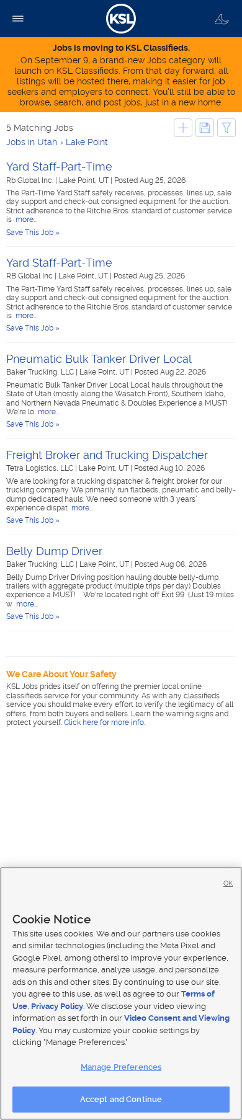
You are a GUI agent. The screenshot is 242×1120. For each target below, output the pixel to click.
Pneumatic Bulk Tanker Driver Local (99, 358)
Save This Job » (33, 232)
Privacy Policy (57, 1006)
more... (25, 219)
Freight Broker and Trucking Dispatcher (107, 454)
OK (228, 883)
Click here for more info (104, 722)
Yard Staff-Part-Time (59, 166)
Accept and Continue (121, 1099)
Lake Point (87, 142)
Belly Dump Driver (54, 551)
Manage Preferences (121, 1067)
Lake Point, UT (84, 180)
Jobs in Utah (31, 142)
